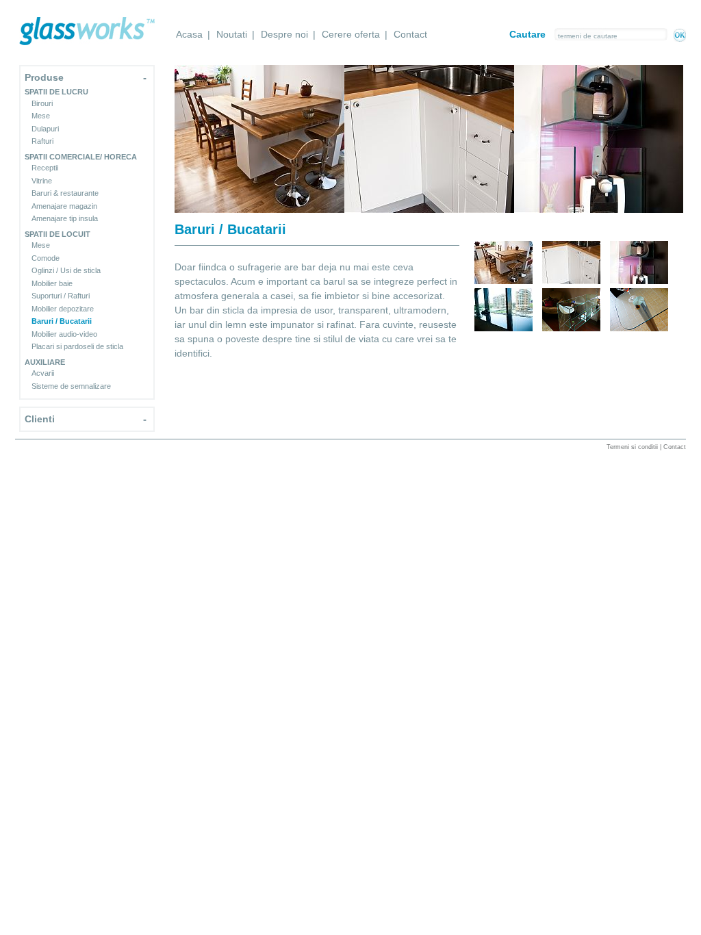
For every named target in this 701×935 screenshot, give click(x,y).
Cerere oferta (351, 34)
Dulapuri (45, 129)
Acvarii (42, 373)
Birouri (42, 103)
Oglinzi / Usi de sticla (66, 270)
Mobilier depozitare (62, 309)
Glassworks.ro (87, 31)
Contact (410, 34)
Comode (45, 258)
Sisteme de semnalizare (71, 386)
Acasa (189, 34)
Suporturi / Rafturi (60, 296)
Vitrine (41, 181)
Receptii (44, 168)
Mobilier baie (52, 283)
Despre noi (284, 34)
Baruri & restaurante (65, 193)
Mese (40, 116)
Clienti (40, 418)
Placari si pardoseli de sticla (77, 346)
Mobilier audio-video (64, 334)
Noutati (231, 34)
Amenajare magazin (64, 206)
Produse (44, 77)
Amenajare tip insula (64, 218)
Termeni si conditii (632, 447)
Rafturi (42, 141)
